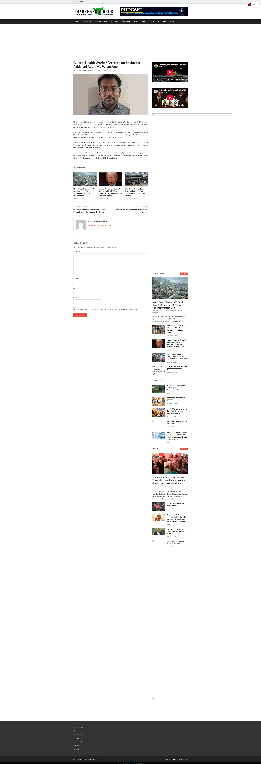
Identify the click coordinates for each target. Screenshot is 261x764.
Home (77, 22)
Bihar (136, 22)
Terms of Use (78, 734)
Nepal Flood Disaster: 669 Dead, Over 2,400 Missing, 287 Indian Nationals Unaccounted (83, 192)
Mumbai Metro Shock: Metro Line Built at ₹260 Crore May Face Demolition (177, 356)
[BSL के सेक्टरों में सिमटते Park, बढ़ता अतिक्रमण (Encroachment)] (158, 386)
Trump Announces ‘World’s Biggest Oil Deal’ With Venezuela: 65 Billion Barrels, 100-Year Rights (110, 192)
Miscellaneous (168, 22)
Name (76, 279)
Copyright (77, 738)
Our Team (77, 745)
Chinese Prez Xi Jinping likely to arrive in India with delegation (176, 531)
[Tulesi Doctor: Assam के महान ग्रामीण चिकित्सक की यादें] (158, 367)
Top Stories (87, 22)
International (101, 22)
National (114, 22)
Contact (76, 731)
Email (76, 288)
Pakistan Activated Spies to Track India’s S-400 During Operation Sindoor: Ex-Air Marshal (135, 192)
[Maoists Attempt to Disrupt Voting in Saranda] (158, 504)
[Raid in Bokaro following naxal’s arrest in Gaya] (158, 541)
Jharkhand (125, 22)
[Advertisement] (130, 42)
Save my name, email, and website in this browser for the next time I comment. (105, 309)
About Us (77, 749)
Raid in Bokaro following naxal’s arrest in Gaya (175, 542)
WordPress (176, 759)
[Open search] (186, 21)
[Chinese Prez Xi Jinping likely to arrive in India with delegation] (158, 529)
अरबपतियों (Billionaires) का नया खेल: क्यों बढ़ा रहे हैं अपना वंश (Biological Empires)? (177, 411)
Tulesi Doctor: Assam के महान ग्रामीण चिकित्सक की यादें (177, 368)
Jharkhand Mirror (90, 70)
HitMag (184, 759)
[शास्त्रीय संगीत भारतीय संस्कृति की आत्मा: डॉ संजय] (158, 421)
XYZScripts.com (140, 763)
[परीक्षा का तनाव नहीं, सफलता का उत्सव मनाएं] (158, 398)
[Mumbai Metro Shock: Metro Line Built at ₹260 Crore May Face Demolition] (158, 355)
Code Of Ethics (79, 727)
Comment (77, 252)
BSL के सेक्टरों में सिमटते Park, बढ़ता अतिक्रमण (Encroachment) (176, 388)
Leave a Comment (102, 70)
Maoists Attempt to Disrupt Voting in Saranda (176, 504)
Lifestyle (155, 22)
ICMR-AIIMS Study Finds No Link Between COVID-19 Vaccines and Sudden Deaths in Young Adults (177, 436)
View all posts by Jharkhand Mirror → (100, 225)
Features (145, 22)
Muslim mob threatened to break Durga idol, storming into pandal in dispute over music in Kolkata (169, 480)
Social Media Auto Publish (123, 763)
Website (76, 298)
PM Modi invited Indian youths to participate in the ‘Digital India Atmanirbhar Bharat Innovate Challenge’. (176, 518)
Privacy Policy (78, 742)
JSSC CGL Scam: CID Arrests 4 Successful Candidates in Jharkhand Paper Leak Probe (177, 329)
